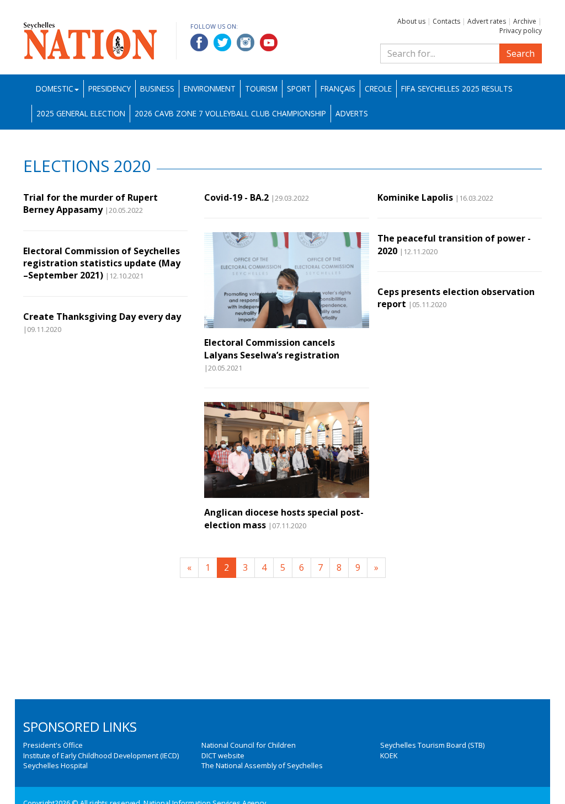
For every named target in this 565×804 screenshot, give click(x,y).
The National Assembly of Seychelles (262, 765)
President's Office (53, 745)
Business (157, 88)
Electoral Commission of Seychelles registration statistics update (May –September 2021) (101, 263)
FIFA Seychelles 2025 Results (457, 88)
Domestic (54, 88)
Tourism (261, 88)
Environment (210, 88)
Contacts (446, 21)
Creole (378, 88)
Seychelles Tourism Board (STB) (432, 745)
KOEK (388, 755)
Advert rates (486, 21)
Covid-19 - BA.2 (236, 197)
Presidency (109, 88)
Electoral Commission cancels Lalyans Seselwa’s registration (271, 348)
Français (338, 88)
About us (411, 21)
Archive (524, 21)
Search (521, 53)
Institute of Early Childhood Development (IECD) (101, 755)
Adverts (351, 113)
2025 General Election (80, 113)
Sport (299, 88)
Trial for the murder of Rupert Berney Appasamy (90, 203)
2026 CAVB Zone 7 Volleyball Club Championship (230, 113)
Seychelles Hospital (55, 765)
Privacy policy (520, 30)
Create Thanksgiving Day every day (102, 316)
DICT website (222, 755)
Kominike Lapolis (415, 197)
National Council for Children (248, 745)
